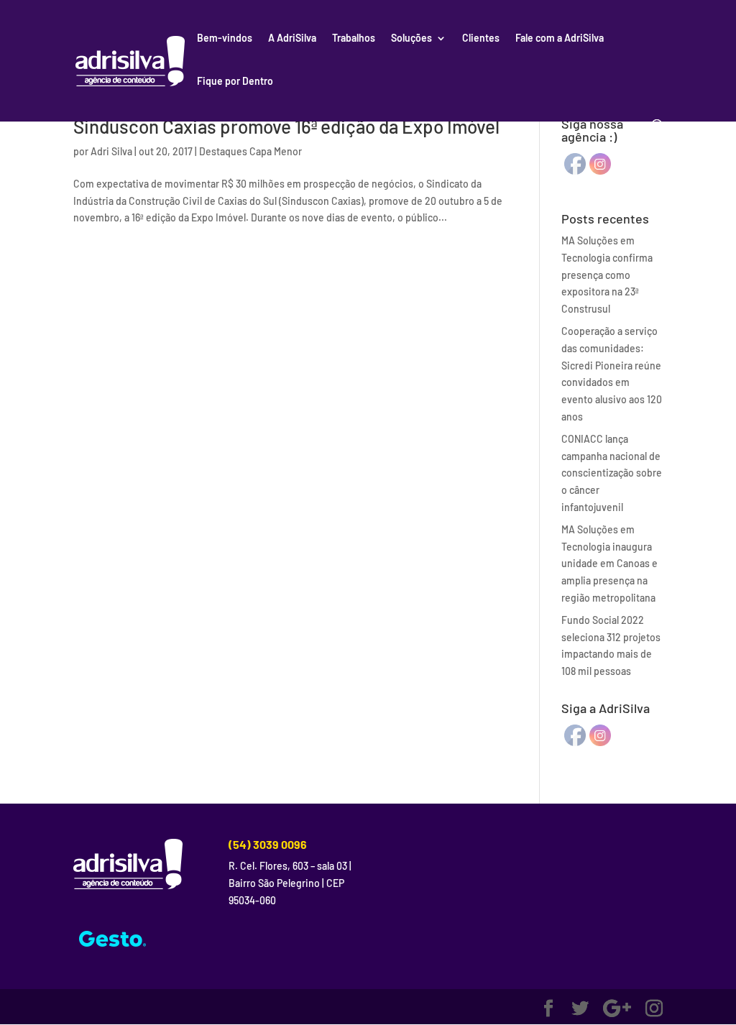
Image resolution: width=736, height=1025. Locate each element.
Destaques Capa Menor (250, 151)
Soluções (411, 38)
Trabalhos (353, 38)
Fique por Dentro (235, 81)
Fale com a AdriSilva (559, 38)
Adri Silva (111, 151)
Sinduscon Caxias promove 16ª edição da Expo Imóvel (286, 126)
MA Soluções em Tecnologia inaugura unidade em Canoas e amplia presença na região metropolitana (609, 563)
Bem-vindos (224, 38)
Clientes (481, 38)
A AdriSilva (292, 38)
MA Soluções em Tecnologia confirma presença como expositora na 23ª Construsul (607, 274)
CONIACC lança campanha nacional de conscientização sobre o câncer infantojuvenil (611, 473)
